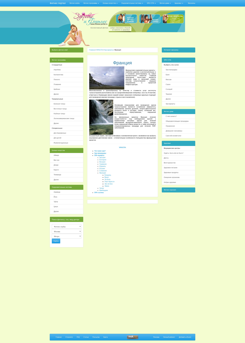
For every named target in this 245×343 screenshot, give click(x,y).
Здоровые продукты (171, 172)
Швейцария (103, 190)
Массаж (168, 79)
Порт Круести (109, 181)
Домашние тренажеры (174, 131)
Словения (103, 171)
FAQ (78, 337)
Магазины (191, 3)
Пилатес (57, 79)
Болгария (102, 160)
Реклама (156, 337)
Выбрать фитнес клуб (60, 50)
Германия (103, 164)
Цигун (56, 207)
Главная (92, 50)
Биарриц (108, 175)
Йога (55, 197)
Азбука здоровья (170, 182)
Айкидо (56, 155)
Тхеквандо (57, 175)
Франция (102, 173)
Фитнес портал (58, 3)
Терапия (169, 94)
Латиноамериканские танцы (64, 118)
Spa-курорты (108, 50)
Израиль (102, 166)
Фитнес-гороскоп (170, 190)
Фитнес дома (164, 3)
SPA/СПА (99, 50)
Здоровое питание (170, 168)
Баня (167, 75)
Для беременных (60, 133)
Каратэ (56, 170)
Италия (102, 168)
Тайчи (56, 202)
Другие (56, 94)
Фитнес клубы (75, 3)
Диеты (166, 158)
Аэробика (57, 70)
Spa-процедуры (100, 153)
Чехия (101, 188)
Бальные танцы (59, 104)
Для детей (57, 138)
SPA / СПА (151, 3)
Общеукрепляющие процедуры (177, 121)
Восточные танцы (60, 109)
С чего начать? (171, 116)
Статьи (86, 337)
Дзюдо (56, 165)
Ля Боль (107, 179)
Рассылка (96, 337)
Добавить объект (185, 337)
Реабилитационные (61, 143)
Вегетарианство (170, 163)
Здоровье (178, 3)
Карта (105, 337)
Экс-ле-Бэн (109, 184)
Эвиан (107, 186)
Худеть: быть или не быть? (173, 153)
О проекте (69, 337)
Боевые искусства (109, 3)
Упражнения (170, 126)
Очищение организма (172, 177)
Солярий (169, 89)
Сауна (168, 84)
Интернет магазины (171, 50)
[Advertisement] (138, 39)
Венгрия (102, 162)
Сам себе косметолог (173, 136)
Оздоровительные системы (131, 3)
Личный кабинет (169, 337)
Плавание (57, 84)
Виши (107, 177)
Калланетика (58, 75)
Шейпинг (57, 89)
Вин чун (56, 160)
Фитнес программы (90, 3)
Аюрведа (57, 192)
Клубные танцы (59, 114)
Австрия (102, 157)
